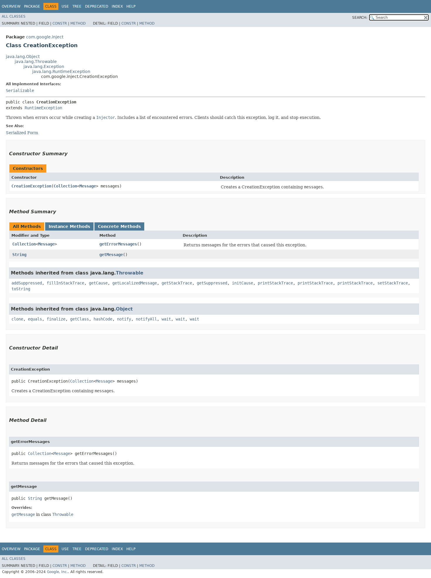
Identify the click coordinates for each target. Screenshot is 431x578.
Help (130, 6)
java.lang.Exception (43, 66)
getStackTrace (177, 283)
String (19, 254)
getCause (98, 283)
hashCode (103, 319)
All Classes (14, 16)
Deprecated (96, 6)
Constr (59, 23)
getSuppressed (212, 283)
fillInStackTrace (65, 283)
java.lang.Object (23, 56)
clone (17, 319)
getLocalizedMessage (134, 283)
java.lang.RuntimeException (61, 71)
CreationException (31, 186)
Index (117, 6)
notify (124, 319)
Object (124, 309)
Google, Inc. (57, 572)
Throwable (129, 273)
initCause (242, 283)
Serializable (20, 90)
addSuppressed (26, 283)
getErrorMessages (118, 244)
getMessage (111, 254)
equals (35, 319)
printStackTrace (275, 283)
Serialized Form (22, 132)
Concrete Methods (119, 226)
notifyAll (146, 319)
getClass (79, 319)
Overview (11, 6)
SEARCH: (359, 18)
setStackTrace (392, 283)
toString (20, 289)
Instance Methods (69, 226)
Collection (65, 186)
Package (32, 6)
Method (78, 23)
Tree (77, 6)
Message (87, 186)
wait (166, 319)
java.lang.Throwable (36, 61)
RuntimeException (43, 107)
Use (65, 6)
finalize (56, 319)
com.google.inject (44, 37)
